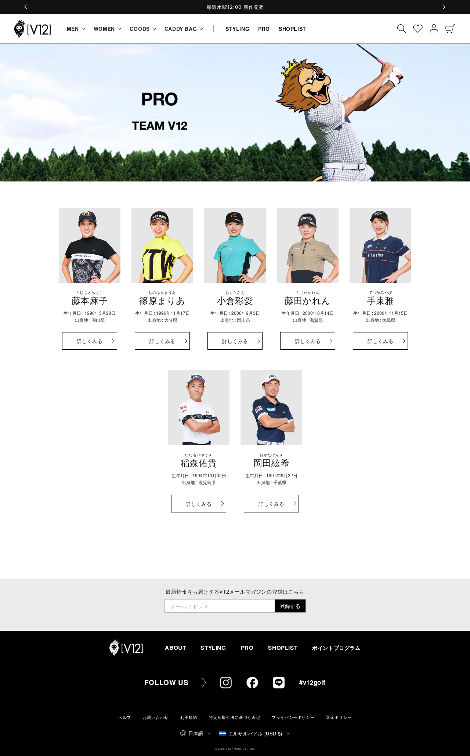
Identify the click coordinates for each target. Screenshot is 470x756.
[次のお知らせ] (444, 7)
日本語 (195, 733)
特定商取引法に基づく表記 (234, 717)
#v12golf (312, 682)
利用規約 (188, 717)
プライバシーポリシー (293, 717)
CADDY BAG (180, 28)
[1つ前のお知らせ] (26, 7)
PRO (247, 647)
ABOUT (175, 647)
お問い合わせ (156, 717)
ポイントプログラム (336, 648)
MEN (73, 28)
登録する (290, 605)
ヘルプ (124, 717)
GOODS (140, 28)
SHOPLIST (282, 647)
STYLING (213, 647)
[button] (74, 28)
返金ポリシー (339, 717)
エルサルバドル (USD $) (255, 733)
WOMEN (104, 28)
